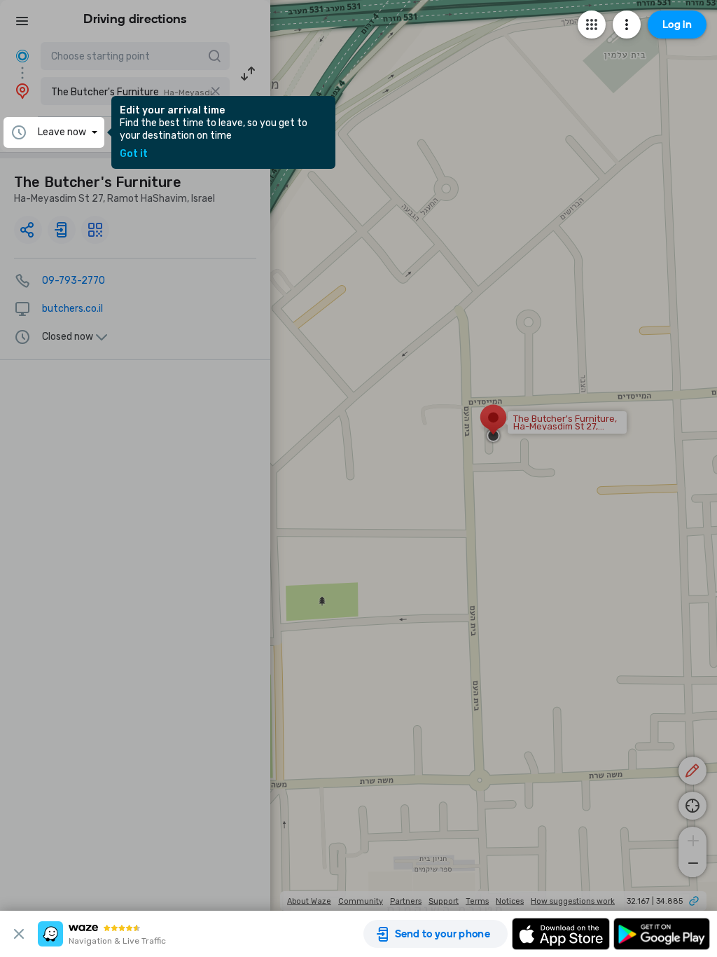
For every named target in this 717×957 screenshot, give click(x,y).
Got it (134, 154)
